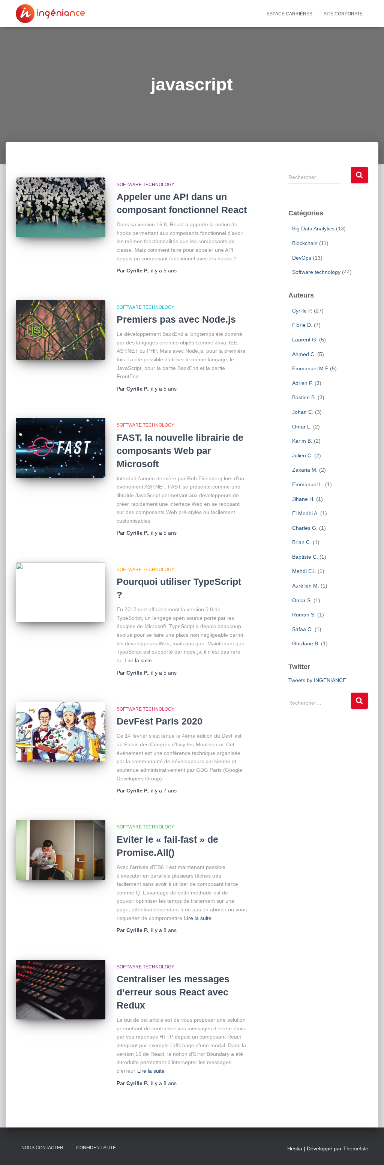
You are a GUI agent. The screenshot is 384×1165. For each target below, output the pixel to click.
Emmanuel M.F (310, 368)
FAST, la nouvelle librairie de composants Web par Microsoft (180, 450)
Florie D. (302, 325)
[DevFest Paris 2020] (60, 732)
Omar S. (302, 600)
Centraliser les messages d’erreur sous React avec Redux (173, 992)
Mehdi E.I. (304, 571)
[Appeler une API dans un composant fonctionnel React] (60, 207)
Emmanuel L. (308, 484)
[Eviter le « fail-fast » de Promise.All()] (60, 850)
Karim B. (302, 441)
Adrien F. (302, 383)
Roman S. (304, 615)
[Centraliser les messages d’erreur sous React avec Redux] (60, 990)
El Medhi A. (305, 513)
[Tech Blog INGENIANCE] (50, 13)
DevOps (301, 258)
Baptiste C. (305, 557)
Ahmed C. (304, 354)
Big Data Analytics (313, 228)
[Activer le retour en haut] (369, 1133)
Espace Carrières (289, 14)
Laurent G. (305, 340)
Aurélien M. (305, 586)
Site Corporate (343, 14)
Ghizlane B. (306, 643)
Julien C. (302, 455)
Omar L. (302, 427)
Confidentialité (96, 1147)
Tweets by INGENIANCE (317, 680)
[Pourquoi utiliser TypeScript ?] (60, 592)
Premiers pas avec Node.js (176, 319)
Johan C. (303, 412)
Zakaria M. (305, 470)
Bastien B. (304, 397)
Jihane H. (303, 499)
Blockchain (305, 243)
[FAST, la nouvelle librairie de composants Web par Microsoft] (60, 448)
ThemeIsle (355, 1148)
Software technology (145, 184)
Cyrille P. (302, 311)
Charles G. (305, 528)
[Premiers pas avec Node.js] (60, 330)
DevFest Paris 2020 (159, 721)
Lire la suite (138, 660)
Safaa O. (302, 629)
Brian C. (301, 542)
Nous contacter (42, 1147)
